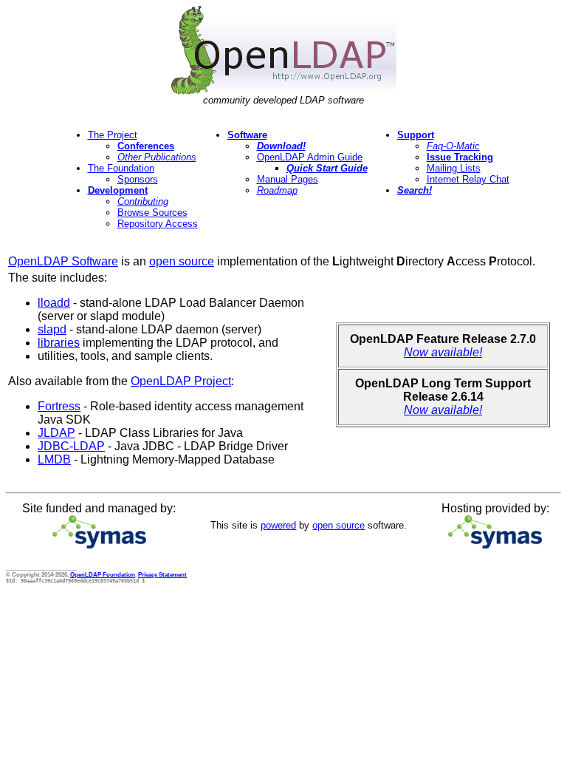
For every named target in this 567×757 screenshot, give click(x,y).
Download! (281, 146)
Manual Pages (287, 179)
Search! (414, 190)
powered (278, 525)
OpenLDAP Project (181, 381)
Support (415, 134)
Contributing (142, 201)
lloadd (54, 302)
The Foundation (121, 168)
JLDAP (56, 433)
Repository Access (157, 223)
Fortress (59, 406)
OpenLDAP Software (63, 261)
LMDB (54, 459)
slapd (52, 329)
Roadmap (277, 190)
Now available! (443, 352)
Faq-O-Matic (453, 146)
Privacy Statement (162, 574)
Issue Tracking (460, 157)
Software (247, 134)
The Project (112, 134)
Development (118, 190)
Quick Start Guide (327, 168)
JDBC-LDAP (71, 446)
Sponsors (137, 179)
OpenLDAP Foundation (102, 574)
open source (181, 261)
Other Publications (156, 157)
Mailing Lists (454, 168)
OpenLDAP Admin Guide (309, 157)
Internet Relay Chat (468, 179)
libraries (59, 342)
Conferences (145, 146)
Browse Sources (152, 212)
